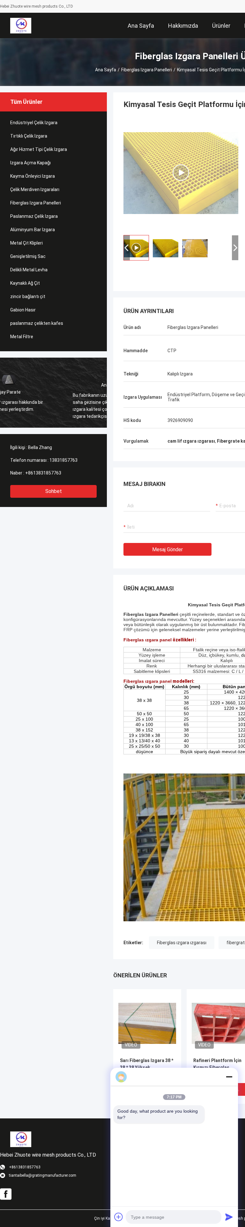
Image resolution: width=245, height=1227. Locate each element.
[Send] (229, 1217)
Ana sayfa (105, 69)
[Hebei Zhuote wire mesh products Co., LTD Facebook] (5, 1194)
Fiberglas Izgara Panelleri (146, 69)
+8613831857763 (43, 472)
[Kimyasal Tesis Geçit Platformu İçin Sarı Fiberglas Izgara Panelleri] (147, 1022)
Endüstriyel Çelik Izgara (33, 122)
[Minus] (229, 1077)
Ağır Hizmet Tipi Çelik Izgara (38, 149)
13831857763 (63, 460)
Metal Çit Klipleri (26, 243)
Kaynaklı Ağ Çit (25, 283)
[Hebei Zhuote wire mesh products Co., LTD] (20, 25)
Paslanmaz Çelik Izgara (34, 216)
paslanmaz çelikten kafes (36, 323)
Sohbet (53, 491)
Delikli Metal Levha (29, 269)
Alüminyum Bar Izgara (32, 229)
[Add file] (118, 1217)
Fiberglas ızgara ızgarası (181, 942)
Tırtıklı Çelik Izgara (28, 136)
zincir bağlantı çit (27, 296)
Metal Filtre (21, 336)
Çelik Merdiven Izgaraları (34, 189)
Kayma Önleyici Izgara (32, 176)
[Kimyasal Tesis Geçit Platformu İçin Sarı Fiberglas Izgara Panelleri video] (180, 172)
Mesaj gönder (167, 549)
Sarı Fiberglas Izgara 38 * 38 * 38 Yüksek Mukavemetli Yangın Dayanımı (146, 1068)
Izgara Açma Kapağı (30, 162)
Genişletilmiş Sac (28, 256)
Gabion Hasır (23, 309)
